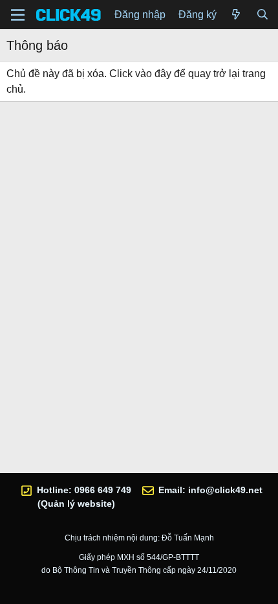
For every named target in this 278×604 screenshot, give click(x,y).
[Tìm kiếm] (262, 15)
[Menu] (18, 15)
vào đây (153, 73)
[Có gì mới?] (236, 15)
